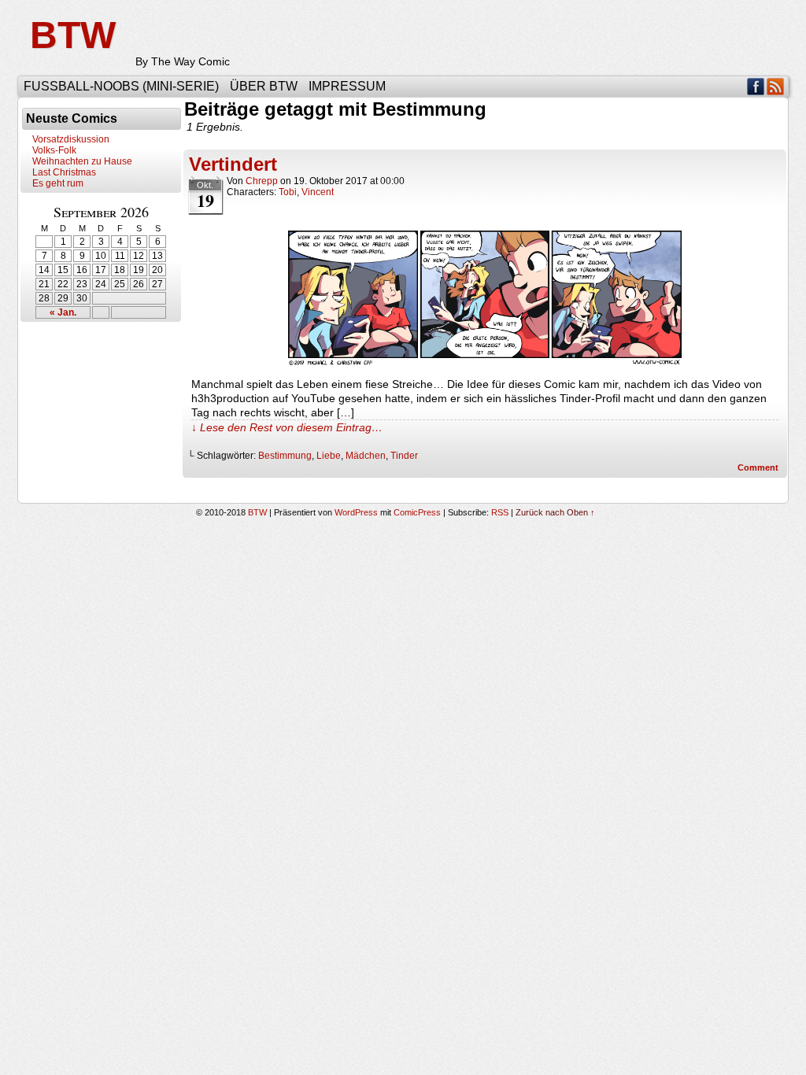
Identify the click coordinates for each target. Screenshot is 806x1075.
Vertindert (233, 164)
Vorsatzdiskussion (70, 139)
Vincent (317, 192)
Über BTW (264, 86)
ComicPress (417, 512)
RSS (776, 86)
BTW (73, 35)
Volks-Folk (54, 150)
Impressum (347, 86)
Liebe (328, 455)
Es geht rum (57, 183)
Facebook (756, 86)
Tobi (288, 192)
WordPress (356, 512)
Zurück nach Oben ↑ (555, 512)
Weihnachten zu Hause (82, 161)
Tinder (404, 455)
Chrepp (262, 181)
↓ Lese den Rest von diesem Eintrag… (287, 427)
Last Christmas (64, 172)
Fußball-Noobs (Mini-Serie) (121, 86)
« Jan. (63, 312)
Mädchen (366, 455)
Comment (759, 467)
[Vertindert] (485, 362)
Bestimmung (285, 455)
